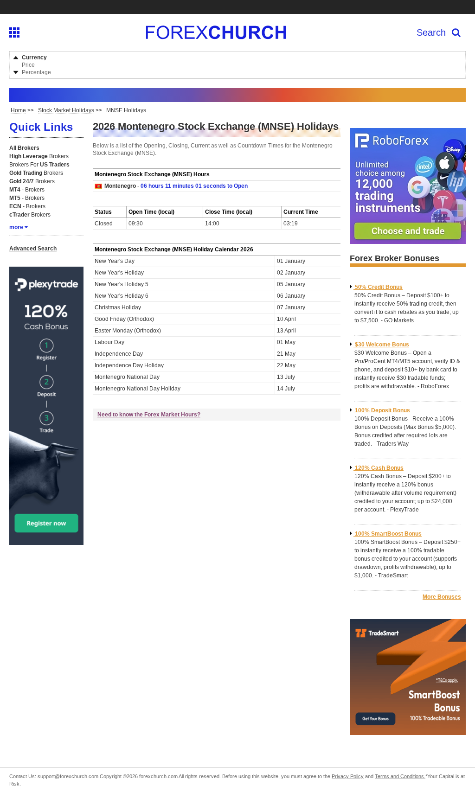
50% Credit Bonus (379, 287)
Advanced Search (33, 248)
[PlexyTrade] (46, 541)
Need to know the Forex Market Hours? (148, 414)
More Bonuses (442, 597)
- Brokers (27, 189)
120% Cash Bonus (379, 468)
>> (22, 110)
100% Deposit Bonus (382, 410)
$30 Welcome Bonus (382, 344)
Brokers (39, 156)
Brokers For (39, 164)
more (16, 227)
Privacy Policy (348, 776)
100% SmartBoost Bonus (388, 534)
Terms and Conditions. (400, 776)
